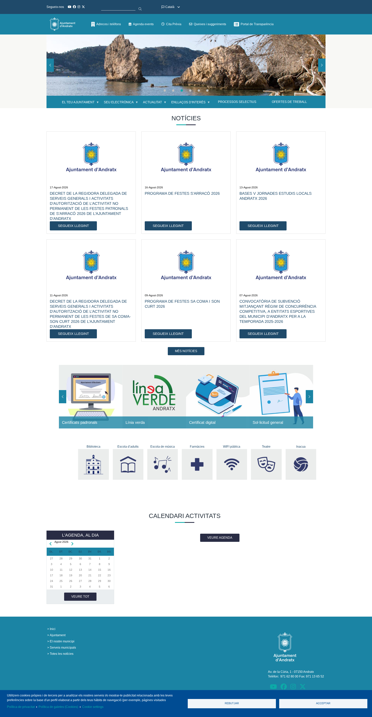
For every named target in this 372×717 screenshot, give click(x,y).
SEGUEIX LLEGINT (73, 226)
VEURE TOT (80, 596)
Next (322, 65)
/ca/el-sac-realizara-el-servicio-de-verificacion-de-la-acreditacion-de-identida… (218, 396)
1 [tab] (165, 90)
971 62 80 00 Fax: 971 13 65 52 (302, 676)
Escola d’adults (128, 446)
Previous (50, 65)
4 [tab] (190, 90)
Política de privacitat (21, 706)
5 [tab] (199, 90)
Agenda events (143, 24)
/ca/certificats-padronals (90, 396)
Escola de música (162, 446)
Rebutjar (232, 703)
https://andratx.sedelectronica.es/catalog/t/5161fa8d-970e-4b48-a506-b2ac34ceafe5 (281, 396)
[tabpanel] (186, 65)
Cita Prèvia (173, 24)
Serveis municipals (63, 647)
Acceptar (323, 703)
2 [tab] (173, 90)
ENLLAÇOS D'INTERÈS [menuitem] (186, 104)
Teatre (266, 446)
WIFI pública (231, 446)
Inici (52, 629)
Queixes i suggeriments (210, 24)
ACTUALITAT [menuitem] (150, 104)
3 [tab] (182, 90)
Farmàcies (197, 446)
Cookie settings (92, 706)
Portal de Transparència (257, 24)
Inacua (301, 446)
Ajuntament (57, 635)
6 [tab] (207, 90)
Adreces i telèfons (108, 24)
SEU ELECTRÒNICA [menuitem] (116, 104)
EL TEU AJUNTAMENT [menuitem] (76, 104)
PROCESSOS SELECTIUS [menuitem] (237, 101)
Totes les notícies (61, 653)
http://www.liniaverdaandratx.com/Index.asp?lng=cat (154, 396)
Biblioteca (93, 446)
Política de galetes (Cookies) (58, 706)
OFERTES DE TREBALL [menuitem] (289, 101)
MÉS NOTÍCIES (186, 351)
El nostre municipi (62, 641)
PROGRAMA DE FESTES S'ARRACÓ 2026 (182, 193)
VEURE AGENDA (219, 537)
